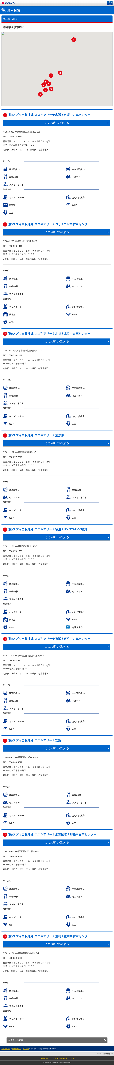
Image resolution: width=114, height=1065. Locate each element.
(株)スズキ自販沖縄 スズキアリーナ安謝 (34, 740)
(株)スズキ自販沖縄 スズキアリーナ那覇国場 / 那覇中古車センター (52, 834)
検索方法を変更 (15, 1040)
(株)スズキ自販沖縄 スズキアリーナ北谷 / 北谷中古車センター (49, 333)
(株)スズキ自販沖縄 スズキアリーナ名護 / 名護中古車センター (49, 114)
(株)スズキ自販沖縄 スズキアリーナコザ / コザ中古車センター (49, 224)
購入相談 (26, 1049)
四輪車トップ (5, 1049)
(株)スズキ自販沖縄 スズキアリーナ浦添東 (36, 435)
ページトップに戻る (103, 1054)
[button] (73, 39)
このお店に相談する (57, 122)
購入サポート (16, 1049)
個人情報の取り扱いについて (64, 1058)
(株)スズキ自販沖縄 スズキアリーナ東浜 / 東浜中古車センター (49, 638)
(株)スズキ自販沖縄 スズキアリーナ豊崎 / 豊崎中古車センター (49, 936)
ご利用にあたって (46, 1058)
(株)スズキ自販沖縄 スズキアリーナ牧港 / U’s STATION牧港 (48, 529)
